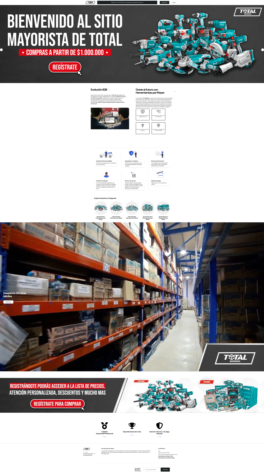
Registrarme (164, 2)
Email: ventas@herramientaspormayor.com (167, 454)
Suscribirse (165, 469)
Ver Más (104, 436)
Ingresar (174, 2)
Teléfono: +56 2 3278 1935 (163, 452)
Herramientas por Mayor (88, 453)
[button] (1, 49)
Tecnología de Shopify (87, 455)
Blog (159, 450)
